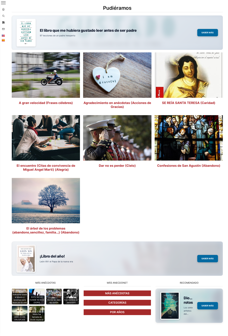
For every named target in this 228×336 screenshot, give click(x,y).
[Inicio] (3, 9)
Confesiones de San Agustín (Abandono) (188, 166)
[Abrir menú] (3, 3)
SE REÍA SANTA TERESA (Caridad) (188, 103)
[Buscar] (3, 16)
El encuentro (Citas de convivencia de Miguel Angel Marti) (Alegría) (46, 167)
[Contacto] (3, 29)
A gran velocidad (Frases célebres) (46, 103)
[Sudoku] (3, 22)
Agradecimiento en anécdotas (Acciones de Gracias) (117, 105)
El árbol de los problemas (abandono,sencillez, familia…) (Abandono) (45, 230)
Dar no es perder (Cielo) (117, 166)
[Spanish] (3, 40)
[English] (3, 36)
